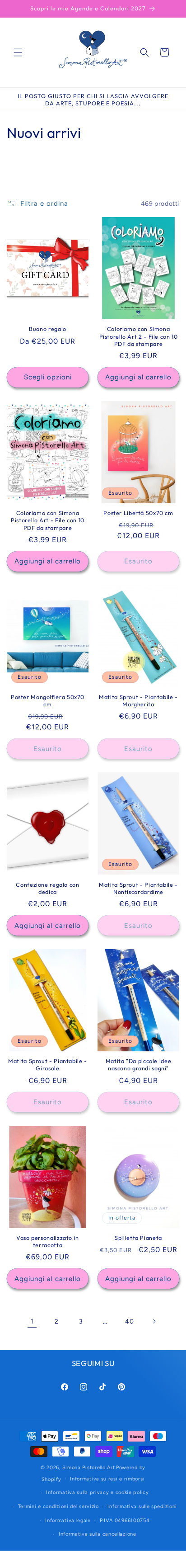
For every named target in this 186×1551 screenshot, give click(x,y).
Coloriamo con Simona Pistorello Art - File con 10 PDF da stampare (47, 520)
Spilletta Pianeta (138, 1237)
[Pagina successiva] (154, 1321)
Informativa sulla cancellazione (97, 1534)
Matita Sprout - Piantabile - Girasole (47, 1064)
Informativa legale (68, 1520)
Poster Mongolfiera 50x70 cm (47, 700)
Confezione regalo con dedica (47, 888)
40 (129, 1321)
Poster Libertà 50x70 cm (138, 512)
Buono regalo (47, 328)
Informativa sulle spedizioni (142, 1506)
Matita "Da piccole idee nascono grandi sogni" (139, 1064)
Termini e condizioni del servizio (58, 1506)
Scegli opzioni (48, 377)
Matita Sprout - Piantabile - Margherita (138, 700)
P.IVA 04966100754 (125, 1520)
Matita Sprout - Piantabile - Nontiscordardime (138, 888)
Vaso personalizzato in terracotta (47, 1241)
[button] (18, 52)
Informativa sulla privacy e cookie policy (97, 1492)
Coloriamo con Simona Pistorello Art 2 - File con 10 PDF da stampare (138, 336)
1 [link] (32, 1321)
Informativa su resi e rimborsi (107, 1479)
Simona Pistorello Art (88, 1468)
